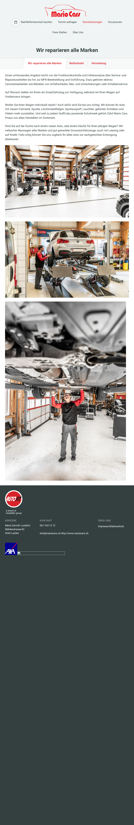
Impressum (104, 526)
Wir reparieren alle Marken (45, 63)
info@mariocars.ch (50, 533)
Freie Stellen (59, 32)
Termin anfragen (67, 22)
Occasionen (115, 22)
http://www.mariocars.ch (74, 533)
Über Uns (78, 32)
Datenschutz (117, 526)
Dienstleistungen (92, 22)
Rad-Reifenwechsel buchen (36, 22)
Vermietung (98, 63)
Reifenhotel (76, 63)
